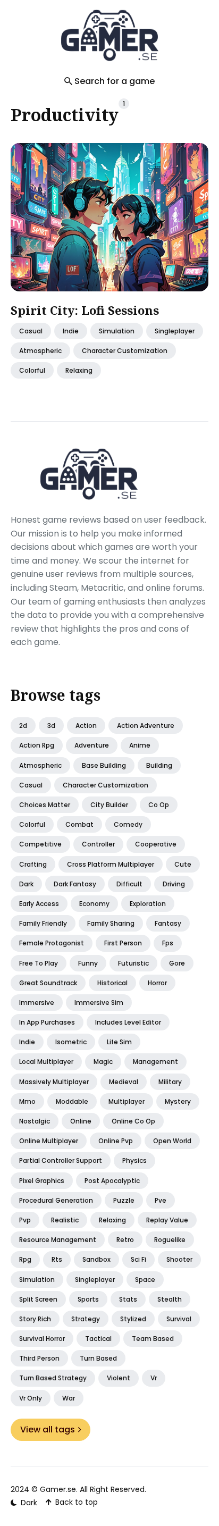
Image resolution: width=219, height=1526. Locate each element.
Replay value (167, 1220)
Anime (139, 745)
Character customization (105, 785)
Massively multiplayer (54, 1081)
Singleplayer (95, 1279)
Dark (26, 883)
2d (23, 725)
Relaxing (112, 1220)
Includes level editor (128, 1022)
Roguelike (170, 1239)
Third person (39, 1358)
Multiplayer (126, 1101)
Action (86, 725)
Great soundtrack (48, 982)
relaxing (78, 370)
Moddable (72, 1101)
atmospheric (40, 350)
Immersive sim (98, 1002)
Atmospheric (40, 765)
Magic (103, 1061)
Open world (172, 1140)
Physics (134, 1160)
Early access (39, 903)
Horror (157, 982)
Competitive (40, 844)
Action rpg (36, 745)
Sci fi (138, 1259)
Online (80, 1121)
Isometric (71, 1041)
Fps (167, 943)
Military (170, 1081)
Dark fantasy (75, 883)
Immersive (36, 1002)
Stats (128, 1299)
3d (51, 725)
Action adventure (145, 725)
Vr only (30, 1398)
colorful (32, 370)
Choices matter (44, 804)
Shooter (179, 1259)
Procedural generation (56, 1200)
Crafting (33, 864)
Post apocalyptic (112, 1180)
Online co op (133, 1121)
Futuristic (133, 963)
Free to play (38, 963)
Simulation (116, 330)
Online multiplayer (48, 1140)
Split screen (38, 1299)
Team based (153, 1338)
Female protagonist (51, 943)
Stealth (169, 1299)
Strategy (85, 1318)
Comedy (128, 824)
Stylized (133, 1318)
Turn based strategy (53, 1377)
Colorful (32, 824)
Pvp (25, 1220)
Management (155, 1061)
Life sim (119, 1041)
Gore (177, 963)
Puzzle (123, 1200)
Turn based (98, 1358)
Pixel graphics (41, 1180)
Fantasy (168, 923)
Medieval (123, 1081)
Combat (79, 824)
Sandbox (96, 1259)
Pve (160, 1200)
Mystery (178, 1101)
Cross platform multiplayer (110, 864)
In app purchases (47, 1022)
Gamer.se (58, 1489)
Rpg (25, 1259)
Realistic (65, 1220)
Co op (158, 804)
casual (31, 330)
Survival (178, 1318)
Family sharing (110, 923)
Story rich (35, 1318)
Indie (71, 330)
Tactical (98, 1338)
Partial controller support (60, 1160)
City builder (109, 804)
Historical (112, 982)
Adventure (91, 745)
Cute (182, 864)
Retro (125, 1239)
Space (145, 1279)
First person (123, 943)
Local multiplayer (46, 1061)
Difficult (129, 883)
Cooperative (155, 844)
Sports (88, 1299)
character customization (124, 350)
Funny (88, 963)
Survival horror (42, 1338)
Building (159, 765)
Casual (31, 785)
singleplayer (175, 330)
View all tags (47, 1429)
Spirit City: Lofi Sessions (85, 310)
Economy (94, 903)
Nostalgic (34, 1121)
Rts (57, 1259)
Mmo (27, 1101)
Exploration (148, 903)
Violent (118, 1377)
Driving (174, 883)
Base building (104, 765)
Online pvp (115, 1140)
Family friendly (43, 923)
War (68, 1398)
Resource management (57, 1239)
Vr (153, 1377)
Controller (98, 844)
